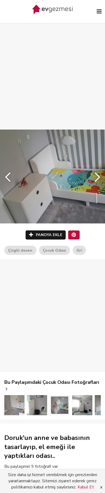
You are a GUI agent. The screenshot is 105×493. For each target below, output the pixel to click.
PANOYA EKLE (48, 234)
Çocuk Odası (54, 250)
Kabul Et (86, 487)
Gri (79, 250)
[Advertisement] (52, 71)
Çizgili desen (20, 250)
